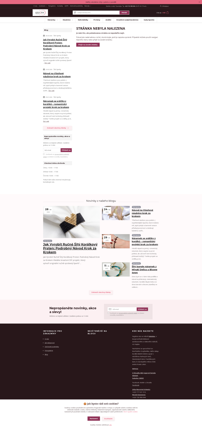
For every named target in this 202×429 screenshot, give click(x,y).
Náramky (51, 20)
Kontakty (60, 6)
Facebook (135, 385)
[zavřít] (199, 2)
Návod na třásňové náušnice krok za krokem (57, 75)
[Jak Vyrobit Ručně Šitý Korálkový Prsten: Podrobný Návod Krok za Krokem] (71, 222)
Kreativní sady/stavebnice (127, 20)
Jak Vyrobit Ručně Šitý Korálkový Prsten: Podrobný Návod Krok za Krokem (56, 44)
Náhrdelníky (83, 20)
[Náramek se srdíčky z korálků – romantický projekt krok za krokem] (116, 241)
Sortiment (42, 6)
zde (110, 425)
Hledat (124, 13)
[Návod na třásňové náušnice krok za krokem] (116, 213)
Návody (86, 6)
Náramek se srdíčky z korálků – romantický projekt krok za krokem (56, 104)
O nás (35, 6)
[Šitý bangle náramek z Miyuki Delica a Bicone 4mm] (116, 269)
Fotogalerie (52, 6)
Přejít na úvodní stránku (88, 45)
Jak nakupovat (50, 343)
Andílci (108, 20)
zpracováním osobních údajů (128, 313)
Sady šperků (149, 20)
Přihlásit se (66, 150)
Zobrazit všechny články (56, 128)
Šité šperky (57, 36)
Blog (46, 354)
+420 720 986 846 (130, 6)
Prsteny (97, 20)
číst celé (47, 63)
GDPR (66, 6)
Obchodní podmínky (76, 6)
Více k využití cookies (130, 412)
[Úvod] (45, 12)
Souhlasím (108, 419)
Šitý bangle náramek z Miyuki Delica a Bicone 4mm (144, 269)
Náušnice (66, 20)
